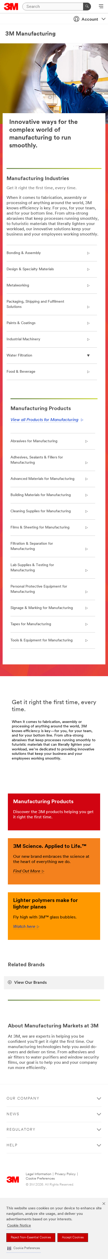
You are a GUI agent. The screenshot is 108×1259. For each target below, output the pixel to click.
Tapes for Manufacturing (30, 624)
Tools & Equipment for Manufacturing (41, 640)
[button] (23, 1248)
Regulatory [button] (21, 1130)
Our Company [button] (23, 1099)
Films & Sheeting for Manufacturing (39, 528)
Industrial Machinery (23, 339)
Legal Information (38, 1174)
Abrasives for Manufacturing (33, 441)
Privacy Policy (65, 1174)
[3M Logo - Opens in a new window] (11, 6)
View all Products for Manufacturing (44, 420)
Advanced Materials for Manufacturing (42, 479)
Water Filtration (19, 356)
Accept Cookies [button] (73, 1237)
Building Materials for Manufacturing (40, 495)
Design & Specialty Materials (30, 269)
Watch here (26, 927)
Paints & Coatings (21, 323)
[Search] (87, 6)
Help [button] (12, 1145)
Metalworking (18, 286)
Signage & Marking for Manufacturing (41, 608)
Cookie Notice (19, 1226)
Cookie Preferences (40, 1178)
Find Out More (28, 871)
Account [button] (89, 20)
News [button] (13, 1114)
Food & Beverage (21, 372)
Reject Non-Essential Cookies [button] (31, 1237)
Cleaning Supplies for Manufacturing (40, 511)
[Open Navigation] (101, 7)
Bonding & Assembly (24, 253)
